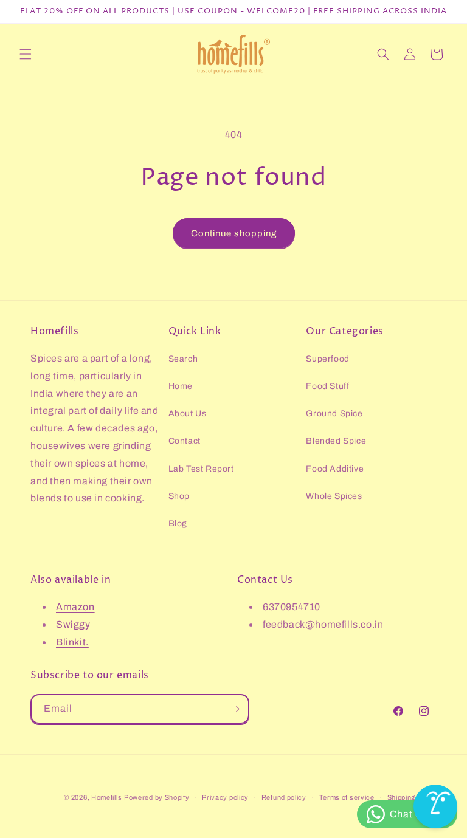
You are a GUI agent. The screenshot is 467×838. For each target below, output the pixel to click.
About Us (187, 413)
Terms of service (347, 797)
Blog (177, 523)
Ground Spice (334, 413)
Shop (179, 496)
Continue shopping (234, 233)
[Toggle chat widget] (435, 806)
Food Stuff (327, 386)
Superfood (327, 358)
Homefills (106, 797)
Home (180, 386)
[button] (25, 54)
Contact (184, 440)
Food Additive (335, 468)
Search (183, 358)
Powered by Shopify (157, 797)
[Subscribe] (234, 709)
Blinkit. (72, 642)
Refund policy (283, 797)
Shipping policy (412, 797)
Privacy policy (225, 797)
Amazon (75, 607)
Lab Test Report (201, 468)
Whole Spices (334, 496)
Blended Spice (336, 440)
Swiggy (73, 624)
